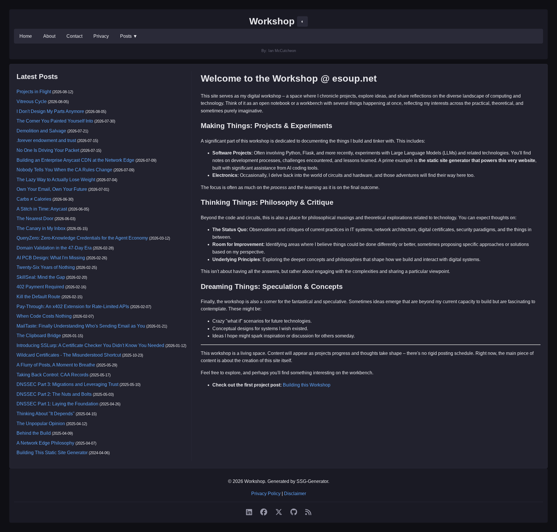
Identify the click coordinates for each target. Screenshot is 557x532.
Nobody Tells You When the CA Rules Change (64, 169)
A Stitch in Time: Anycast (42, 208)
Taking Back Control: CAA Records (52, 374)
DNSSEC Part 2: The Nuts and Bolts (54, 394)
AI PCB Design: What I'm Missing (51, 257)
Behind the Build (34, 433)
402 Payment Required (40, 286)
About (49, 36)
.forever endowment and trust (46, 140)
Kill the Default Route (38, 296)
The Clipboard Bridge (39, 335)
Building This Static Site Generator (52, 452)
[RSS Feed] (308, 512)
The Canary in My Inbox (41, 228)
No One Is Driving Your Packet (48, 150)
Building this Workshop (306, 384)
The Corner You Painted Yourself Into (55, 120)
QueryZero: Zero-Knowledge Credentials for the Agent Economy (82, 238)
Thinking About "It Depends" (46, 413)
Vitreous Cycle (32, 101)
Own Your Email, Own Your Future (52, 189)
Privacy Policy (266, 493)
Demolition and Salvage (41, 130)
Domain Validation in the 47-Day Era (54, 247)
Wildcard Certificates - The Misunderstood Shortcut (69, 355)
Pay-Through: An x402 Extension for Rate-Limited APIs (73, 306)
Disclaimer (295, 493)
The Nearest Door (35, 218)
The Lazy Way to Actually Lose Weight (56, 179)
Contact (74, 36)
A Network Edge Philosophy (45, 443)
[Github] (293, 512)
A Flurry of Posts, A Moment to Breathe (56, 364)
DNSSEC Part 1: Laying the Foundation (57, 403)
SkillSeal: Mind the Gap (41, 277)
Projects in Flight (34, 91)
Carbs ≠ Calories (34, 199)
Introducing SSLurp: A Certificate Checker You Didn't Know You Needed (90, 345)
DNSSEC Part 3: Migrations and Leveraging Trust (67, 384)
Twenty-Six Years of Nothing (46, 267)
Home (25, 36)
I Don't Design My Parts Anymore (50, 111)
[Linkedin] (249, 512)
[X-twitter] (278, 512)
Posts (129, 36)
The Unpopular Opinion (41, 423)
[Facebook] (263, 512)
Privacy (101, 36)
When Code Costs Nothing (44, 316)
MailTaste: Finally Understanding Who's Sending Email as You (81, 325)
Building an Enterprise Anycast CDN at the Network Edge (75, 160)
